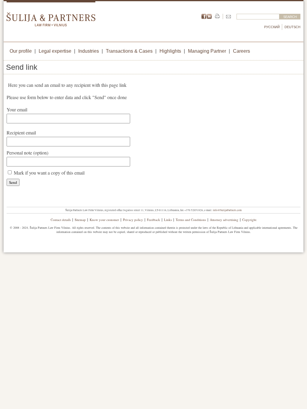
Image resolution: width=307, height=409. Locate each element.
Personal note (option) (27, 152)
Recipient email (21, 132)
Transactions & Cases (129, 51)
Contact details (61, 219)
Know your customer (104, 219)
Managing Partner (207, 51)
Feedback (153, 219)
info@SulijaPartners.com (227, 210)
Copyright (249, 219)
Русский (272, 27)
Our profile (21, 51)
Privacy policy (133, 219)
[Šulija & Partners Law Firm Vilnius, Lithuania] (51, 24)
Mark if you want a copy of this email (49, 172)
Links (168, 219)
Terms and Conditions (191, 219)
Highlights (170, 51)
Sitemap (80, 219)
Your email (17, 109)
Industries (88, 51)
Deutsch (292, 27)
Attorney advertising (224, 219)
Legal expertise (55, 51)
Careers (241, 51)
